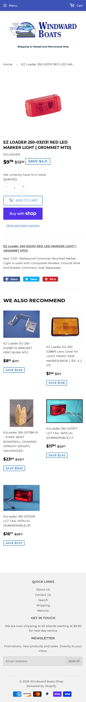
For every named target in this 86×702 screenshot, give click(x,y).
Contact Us (43, 594)
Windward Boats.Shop (46, 681)
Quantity (10, 179)
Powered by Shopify (41, 686)
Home (7, 64)
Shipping (43, 605)
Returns (43, 610)
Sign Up (74, 661)
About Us (43, 589)
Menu (13, 5)
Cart (79, 5)
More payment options (23, 225)
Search (43, 600)
